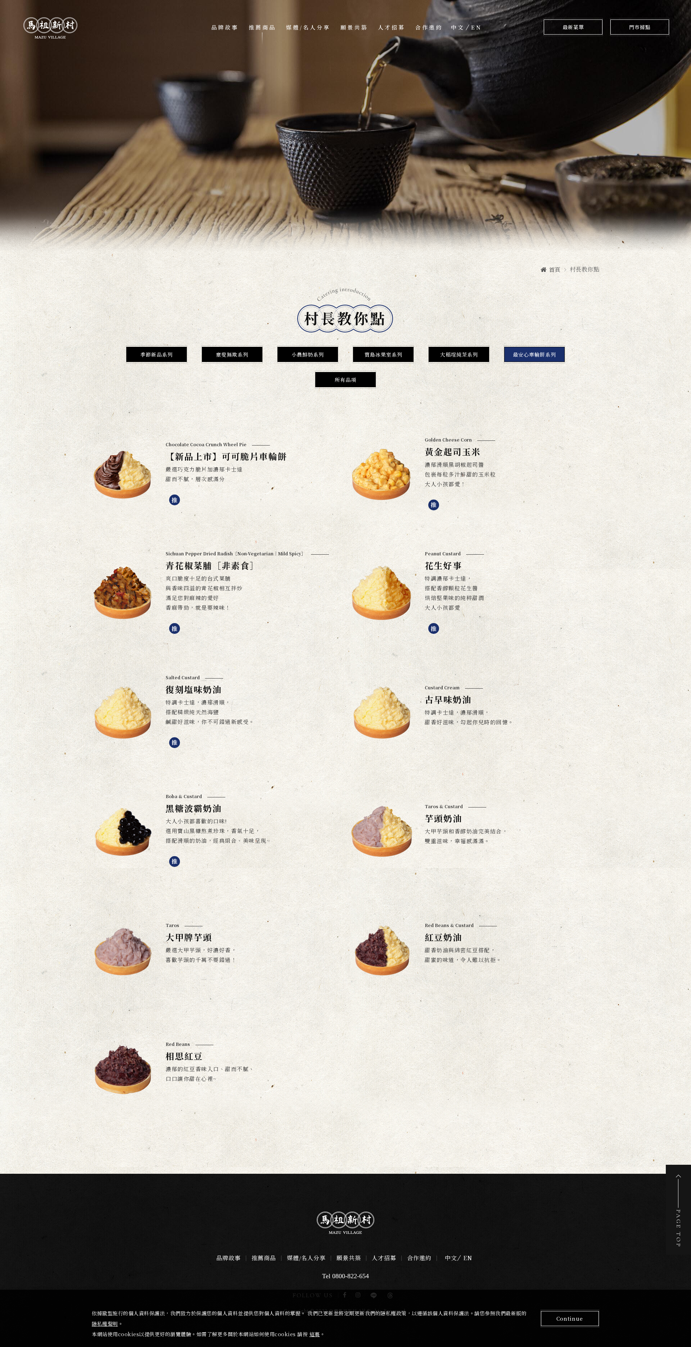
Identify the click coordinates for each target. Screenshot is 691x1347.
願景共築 (354, 27)
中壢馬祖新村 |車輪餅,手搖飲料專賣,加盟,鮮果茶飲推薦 (50, 28)
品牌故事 (225, 27)
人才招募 (391, 27)
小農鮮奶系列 (308, 355)
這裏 (315, 1334)
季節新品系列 (156, 355)
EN (476, 27)
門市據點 (640, 27)
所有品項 (345, 380)
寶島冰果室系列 (383, 355)
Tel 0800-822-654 (345, 1276)
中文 (458, 27)
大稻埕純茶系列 (459, 355)
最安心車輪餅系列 (534, 355)
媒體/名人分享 (308, 27)
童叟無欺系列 (232, 355)
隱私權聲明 (105, 1323)
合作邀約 (429, 27)
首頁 (555, 270)
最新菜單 (573, 27)
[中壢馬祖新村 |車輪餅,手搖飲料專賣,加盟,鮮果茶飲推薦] (345, 1223)
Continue (569, 1318)
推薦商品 (262, 27)
